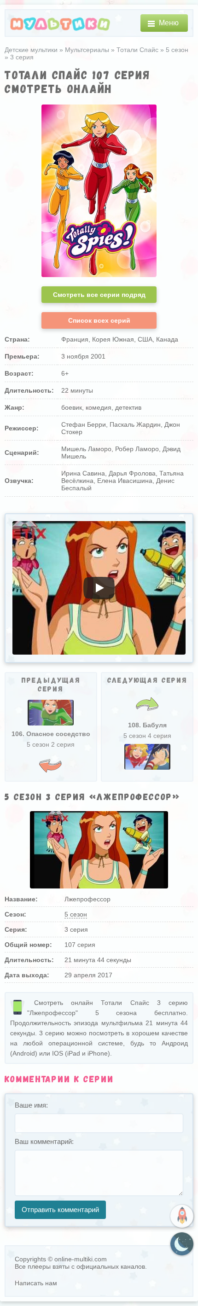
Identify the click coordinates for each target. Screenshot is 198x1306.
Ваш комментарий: (44, 1141)
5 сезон (75, 914)
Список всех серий (99, 320)
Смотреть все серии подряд (99, 294)
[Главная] (60, 23)
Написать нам (36, 1283)
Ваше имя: (31, 1105)
